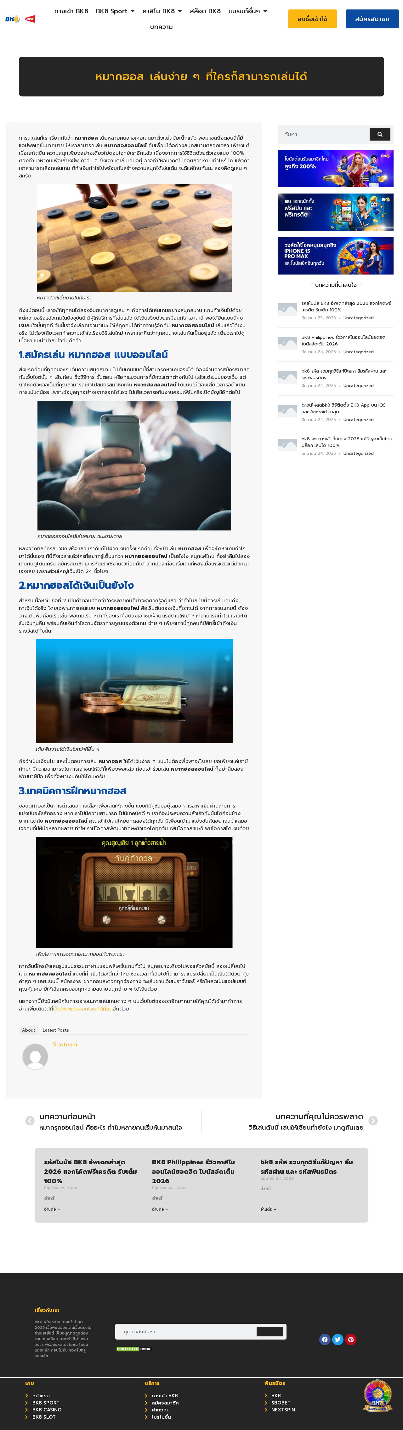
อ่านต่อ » (52, 1209)
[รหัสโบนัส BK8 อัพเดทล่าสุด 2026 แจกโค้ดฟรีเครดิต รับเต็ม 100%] (287, 314)
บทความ (161, 27)
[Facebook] (325, 1339)
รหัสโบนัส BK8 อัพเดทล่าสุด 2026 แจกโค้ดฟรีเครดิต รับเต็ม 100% (90, 1171)
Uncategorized (358, 318)
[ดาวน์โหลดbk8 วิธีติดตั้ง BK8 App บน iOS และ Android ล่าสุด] (287, 415)
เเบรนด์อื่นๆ (244, 11)
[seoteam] (35, 1067)
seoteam (65, 1044)
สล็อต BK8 (205, 11)
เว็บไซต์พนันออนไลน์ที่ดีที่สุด (83, 1009)
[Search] (380, 134)
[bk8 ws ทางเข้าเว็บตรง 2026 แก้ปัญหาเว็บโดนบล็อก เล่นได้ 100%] (287, 449)
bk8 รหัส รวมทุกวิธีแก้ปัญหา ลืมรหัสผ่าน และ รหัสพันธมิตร (306, 1166)
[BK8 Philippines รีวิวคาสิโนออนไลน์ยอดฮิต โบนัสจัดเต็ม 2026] (287, 347)
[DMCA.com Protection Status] (134, 1350)
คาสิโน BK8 (159, 11)
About (28, 1030)
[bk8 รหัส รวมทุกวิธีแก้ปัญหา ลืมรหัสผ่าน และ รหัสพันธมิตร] (287, 381)
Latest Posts (56, 1030)
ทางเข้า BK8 (71, 11)
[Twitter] (337, 1339)
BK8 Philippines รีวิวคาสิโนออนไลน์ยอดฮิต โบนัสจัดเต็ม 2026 (193, 1171)
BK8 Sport (112, 11)
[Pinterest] (350, 1339)
